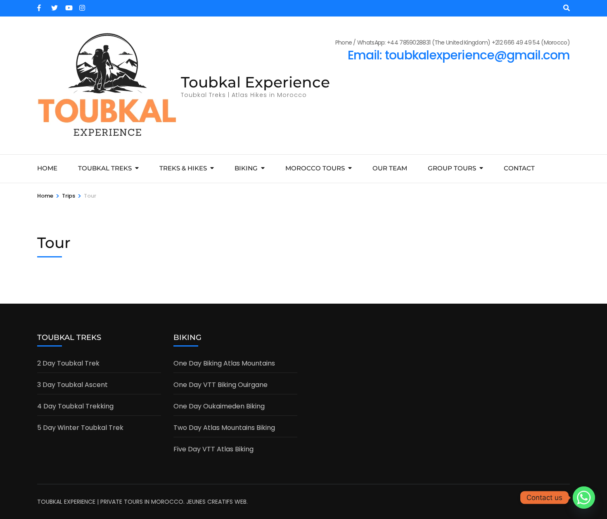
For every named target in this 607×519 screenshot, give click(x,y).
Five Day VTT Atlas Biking (213, 449)
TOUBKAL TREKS (105, 168)
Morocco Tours (315, 168)
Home (47, 168)
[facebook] (40, 5)
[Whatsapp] (584, 497)
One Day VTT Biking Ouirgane (220, 384)
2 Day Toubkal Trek (68, 363)
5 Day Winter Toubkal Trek (80, 427)
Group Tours (452, 168)
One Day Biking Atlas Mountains (224, 363)
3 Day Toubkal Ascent (72, 384)
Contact (519, 168)
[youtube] (68, 5)
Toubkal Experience (255, 82)
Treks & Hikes (183, 168)
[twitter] (54, 5)
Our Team (389, 168)
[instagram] (82, 5)
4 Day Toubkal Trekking (75, 406)
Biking (246, 168)
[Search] (566, 8)
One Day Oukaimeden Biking (219, 406)
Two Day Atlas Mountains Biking (224, 427)
